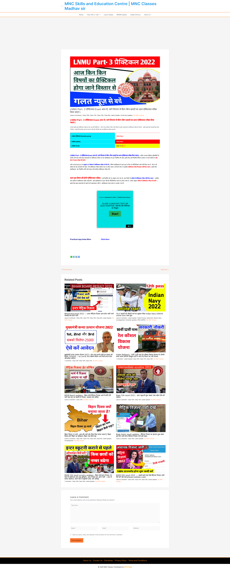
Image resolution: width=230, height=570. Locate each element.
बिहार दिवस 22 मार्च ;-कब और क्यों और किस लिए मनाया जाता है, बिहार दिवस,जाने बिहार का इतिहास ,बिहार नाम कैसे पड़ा (88, 435)
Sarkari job (150, 318)
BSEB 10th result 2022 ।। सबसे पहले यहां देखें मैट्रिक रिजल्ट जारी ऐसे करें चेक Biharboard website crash (140, 476)
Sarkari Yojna (157, 318)
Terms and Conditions (137, 560)
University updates (126, 115)
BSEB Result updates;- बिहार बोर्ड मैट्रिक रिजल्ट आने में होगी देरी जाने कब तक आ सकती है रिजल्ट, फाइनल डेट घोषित (88, 396)
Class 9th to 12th (93, 14)
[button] (99, 14)
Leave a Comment (75, 115)
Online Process (135, 14)
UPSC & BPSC (141, 320)
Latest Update (108, 14)
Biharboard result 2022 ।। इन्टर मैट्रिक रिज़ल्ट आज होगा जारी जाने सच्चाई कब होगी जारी (89, 315)
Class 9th (107, 115)
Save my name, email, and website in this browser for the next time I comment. (97, 535)
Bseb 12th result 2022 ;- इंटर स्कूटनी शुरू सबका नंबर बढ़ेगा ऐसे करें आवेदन (140, 396)
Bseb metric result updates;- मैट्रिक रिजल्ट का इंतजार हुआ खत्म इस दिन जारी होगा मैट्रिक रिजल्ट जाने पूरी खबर (140, 435)
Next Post (165, 269)
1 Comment (68, 360)
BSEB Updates (122, 14)
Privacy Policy (121, 560)
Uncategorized (120, 320)
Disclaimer (108, 560)
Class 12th (100, 115)
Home (81, 14)
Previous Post (66, 269)
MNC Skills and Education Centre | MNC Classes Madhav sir (110, 6)
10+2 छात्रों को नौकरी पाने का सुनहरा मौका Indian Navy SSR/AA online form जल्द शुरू (139, 315)
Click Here (105, 239)
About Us (147, 14)
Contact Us (97, 560)
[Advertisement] (115, 30)
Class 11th (93, 115)
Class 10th (86, 115)
